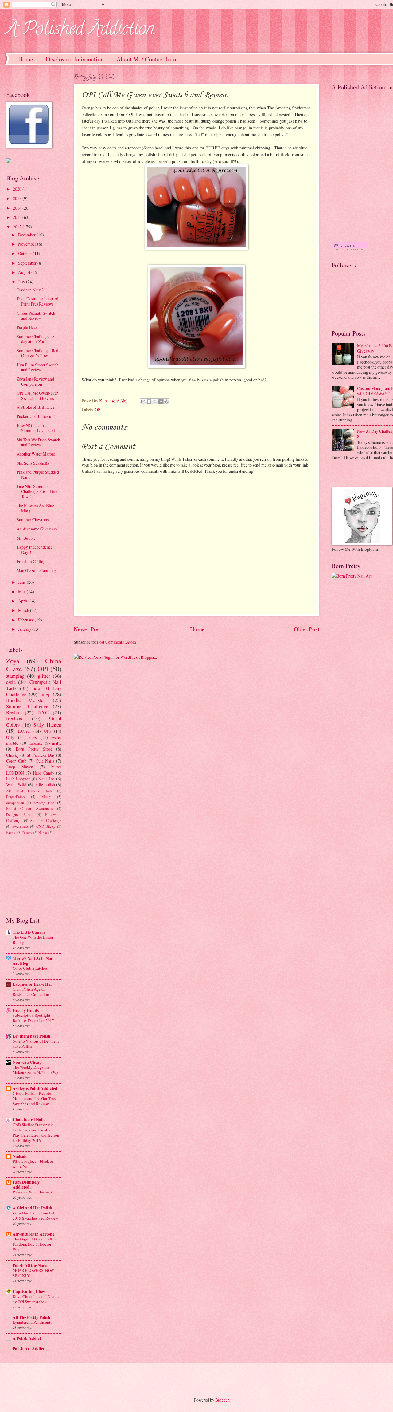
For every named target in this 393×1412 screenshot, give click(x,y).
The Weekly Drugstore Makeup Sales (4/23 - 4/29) (35, 1069)
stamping (15, 675)
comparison (15, 802)
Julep (45, 694)
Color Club (16, 761)
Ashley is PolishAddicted (35, 1088)
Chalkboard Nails (29, 1120)
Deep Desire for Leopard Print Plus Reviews (37, 301)
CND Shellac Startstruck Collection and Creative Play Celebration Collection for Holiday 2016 (36, 1132)
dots (33, 737)
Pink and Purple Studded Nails (38, 474)
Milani (46, 796)
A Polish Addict (27, 1338)
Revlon (13, 712)
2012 (17, 227)
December (27, 235)
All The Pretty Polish (31, 1317)
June (22, 582)
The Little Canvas (29, 932)
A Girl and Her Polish (32, 1208)
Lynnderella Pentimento (33, 1322)
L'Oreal (24, 731)
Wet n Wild (16, 784)
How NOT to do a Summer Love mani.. (37, 428)
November (27, 244)
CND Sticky (46, 826)
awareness (20, 826)
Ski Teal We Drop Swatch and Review (38, 442)
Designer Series (19, 814)
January (25, 629)
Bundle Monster (25, 700)
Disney (27, 832)
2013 (17, 217)
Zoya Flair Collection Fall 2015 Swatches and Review (35, 1215)
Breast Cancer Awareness (29, 808)
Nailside (20, 1156)
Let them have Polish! (32, 1036)
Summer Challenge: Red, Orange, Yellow (38, 353)
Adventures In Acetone (33, 1234)
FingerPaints (15, 796)
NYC (43, 712)
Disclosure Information (75, 59)
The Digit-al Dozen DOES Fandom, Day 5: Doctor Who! (34, 1244)
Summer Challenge (27, 706)
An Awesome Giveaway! (38, 529)
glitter (44, 675)
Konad (11, 832)
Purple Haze (27, 327)
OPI (98, 409)
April (23, 601)
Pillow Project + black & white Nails (33, 1163)
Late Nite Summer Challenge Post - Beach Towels (38, 491)
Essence (36, 743)
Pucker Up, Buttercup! (36, 416)
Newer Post (87, 629)
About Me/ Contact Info (146, 59)
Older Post (306, 629)
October (25, 253)
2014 (17, 208)
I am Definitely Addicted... (26, 1184)
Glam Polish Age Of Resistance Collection (31, 991)
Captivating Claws (29, 1291)
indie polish (44, 784)
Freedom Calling (31, 561)
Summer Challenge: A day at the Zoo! (36, 339)
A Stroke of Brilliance (35, 407)
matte (56, 743)
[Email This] (143, 401)
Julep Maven (19, 767)
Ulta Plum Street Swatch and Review (38, 367)
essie (11, 682)
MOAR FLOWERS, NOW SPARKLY (33, 1273)
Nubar (42, 832)
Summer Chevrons (33, 520)
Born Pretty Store (34, 749)
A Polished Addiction (80, 30)
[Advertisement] (37, 875)
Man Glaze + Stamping (36, 570)
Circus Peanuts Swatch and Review (36, 315)
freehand (15, 718)
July (22, 282)
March (24, 610)
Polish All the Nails (30, 1265)
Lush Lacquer (18, 779)
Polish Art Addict (29, 1349)
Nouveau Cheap (27, 1062)
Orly (10, 737)
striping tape (44, 802)
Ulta (47, 731)
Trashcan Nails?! (31, 290)
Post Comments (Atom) (117, 642)
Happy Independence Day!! (35, 549)
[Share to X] (155, 401)
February (26, 620)
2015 (17, 198)
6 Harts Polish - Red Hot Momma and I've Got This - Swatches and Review (35, 1098)
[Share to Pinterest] (166, 401)
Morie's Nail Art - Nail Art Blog (33, 960)
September (27, 263)
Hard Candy (43, 773)
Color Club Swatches (30, 968)
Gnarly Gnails (26, 1010)
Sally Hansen (47, 724)
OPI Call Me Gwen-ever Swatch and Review (37, 395)
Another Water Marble (36, 454)
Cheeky (12, 755)
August (24, 272)
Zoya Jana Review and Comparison (35, 381)
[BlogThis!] (149, 401)
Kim (103, 401)
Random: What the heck (33, 1192)
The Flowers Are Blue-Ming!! (36, 508)
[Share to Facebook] (161, 401)
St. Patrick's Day (41, 755)
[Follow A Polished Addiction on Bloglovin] (350, 249)
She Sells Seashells (33, 463)
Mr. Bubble (26, 538)
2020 (17, 189)
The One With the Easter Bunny (33, 939)
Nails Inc (46, 779)
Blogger (222, 1400)
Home (25, 59)
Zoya (12, 660)
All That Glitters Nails (29, 790)
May (22, 591)
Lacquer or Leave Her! (33, 984)
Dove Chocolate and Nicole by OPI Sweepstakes (36, 1299)
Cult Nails (45, 761)
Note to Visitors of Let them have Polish (36, 1043)
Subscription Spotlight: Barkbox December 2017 (33, 1017)
